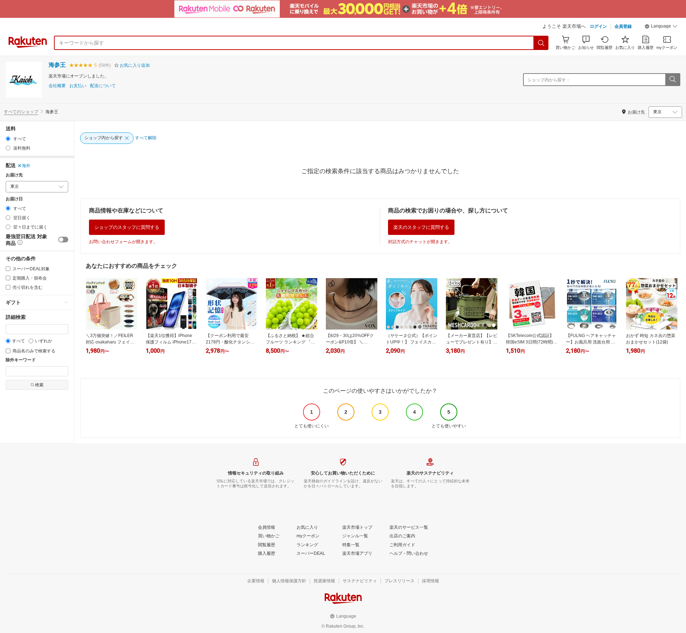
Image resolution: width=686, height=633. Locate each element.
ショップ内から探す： (548, 79)
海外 (26, 165)
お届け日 (14, 199)
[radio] (8, 138)
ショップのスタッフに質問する (126, 227)
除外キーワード (21, 360)
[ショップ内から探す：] (672, 79)
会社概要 (57, 86)
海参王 (57, 65)
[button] (661, 27)
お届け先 (14, 175)
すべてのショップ (21, 111)
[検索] (541, 43)
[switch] (63, 239)
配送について (103, 86)
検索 (39, 384)
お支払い (77, 86)
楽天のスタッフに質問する (421, 227)
